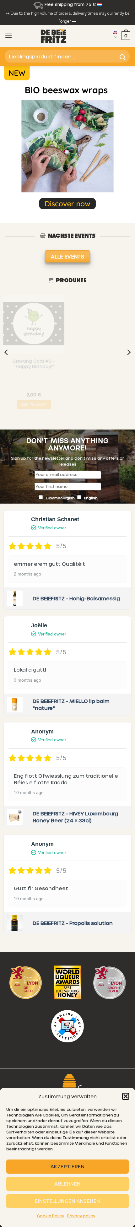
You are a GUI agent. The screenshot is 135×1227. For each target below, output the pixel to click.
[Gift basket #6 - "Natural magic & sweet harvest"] (101, 324)
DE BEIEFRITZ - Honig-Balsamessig (76, 598)
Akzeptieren (67, 1166)
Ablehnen (67, 1183)
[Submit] (122, 56)
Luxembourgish (61, 498)
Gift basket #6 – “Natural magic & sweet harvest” (101, 367)
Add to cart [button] (34, 406)
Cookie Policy (50, 1215)
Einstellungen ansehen (67, 1201)
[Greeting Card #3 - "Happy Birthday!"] (33, 325)
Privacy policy (81, 1215)
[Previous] (6, 352)
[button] (125, 1096)
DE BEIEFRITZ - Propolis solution (73, 923)
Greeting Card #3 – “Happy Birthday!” (34, 365)
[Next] (128, 352)
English (91, 498)
